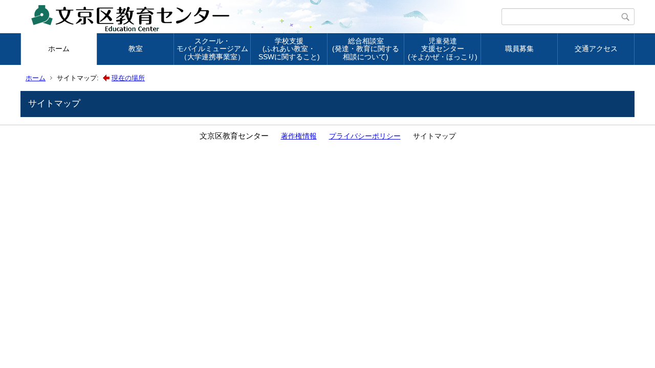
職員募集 (519, 48)
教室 (135, 48)
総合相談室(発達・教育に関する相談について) (365, 49)
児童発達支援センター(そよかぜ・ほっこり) (442, 49)
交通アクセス (596, 48)
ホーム (59, 48)
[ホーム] (262, 17)
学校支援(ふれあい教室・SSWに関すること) (289, 49)
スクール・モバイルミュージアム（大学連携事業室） (212, 49)
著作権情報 (299, 136)
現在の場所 (128, 78)
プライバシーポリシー (365, 136)
